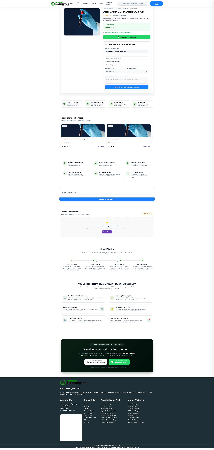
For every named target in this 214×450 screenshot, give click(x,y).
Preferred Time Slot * (133, 68)
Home (71, 3)
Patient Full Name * (110, 55)
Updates (100, 3)
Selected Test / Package (112, 48)
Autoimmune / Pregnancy (116, 8)
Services (86, 3)
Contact (93, 3)
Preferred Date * (110, 68)
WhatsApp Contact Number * (113, 61)
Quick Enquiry (157, 3)
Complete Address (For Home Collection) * (117, 76)
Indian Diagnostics (69, 388)
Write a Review (107, 231)
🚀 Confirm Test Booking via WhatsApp (127, 87)
